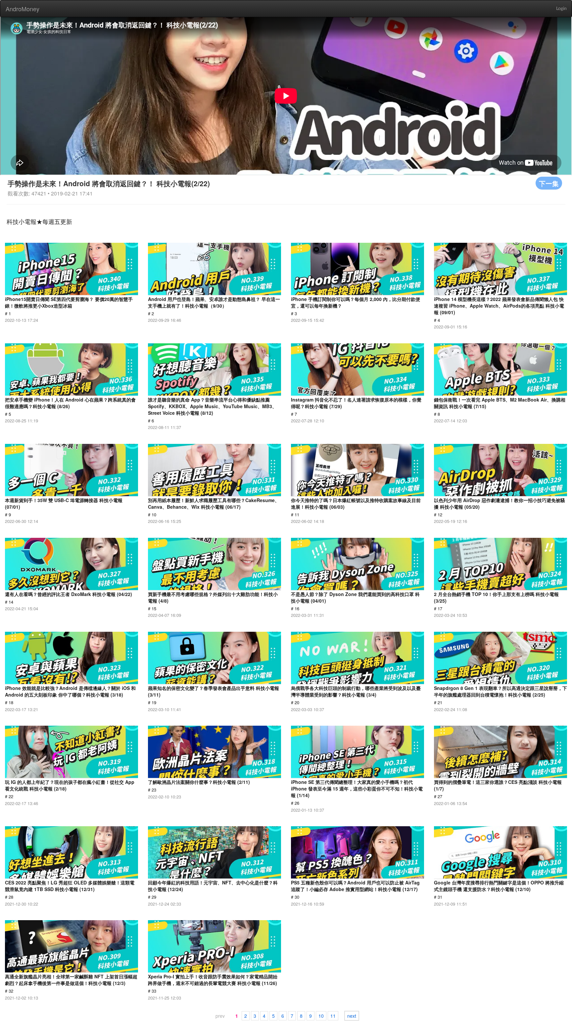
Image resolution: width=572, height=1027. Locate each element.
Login (561, 8)
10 (321, 1015)
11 (333, 1015)
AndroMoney (22, 8)
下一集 (549, 183)
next (351, 1015)
